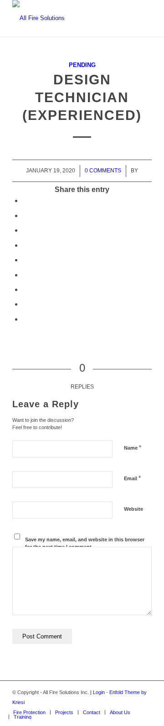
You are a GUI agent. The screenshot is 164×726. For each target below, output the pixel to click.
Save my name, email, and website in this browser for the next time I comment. (84, 543)
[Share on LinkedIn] (25, 260)
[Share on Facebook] (25, 200)
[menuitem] (29, 712)
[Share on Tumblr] (25, 275)
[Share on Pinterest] (25, 245)
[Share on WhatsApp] (25, 230)
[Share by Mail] (25, 319)
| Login (97, 692)
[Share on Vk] (25, 289)
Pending (82, 65)
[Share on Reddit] (25, 304)
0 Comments (103, 170)
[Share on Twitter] (25, 215)
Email (132, 478)
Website (133, 509)
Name (132, 447)
